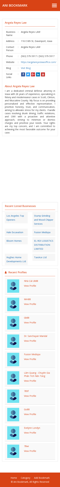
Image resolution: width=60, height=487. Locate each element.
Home (14, 477)
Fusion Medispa (42, 232)
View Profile (30, 285)
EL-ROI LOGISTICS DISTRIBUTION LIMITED (43, 244)
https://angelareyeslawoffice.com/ (38, 62)
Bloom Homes (14, 240)
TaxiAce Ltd (40, 257)
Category (25, 477)
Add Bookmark (42, 477)
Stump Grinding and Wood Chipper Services (43, 219)
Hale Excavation (14, 232)
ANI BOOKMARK (14, 5)
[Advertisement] (30, 169)
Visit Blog (26, 68)
